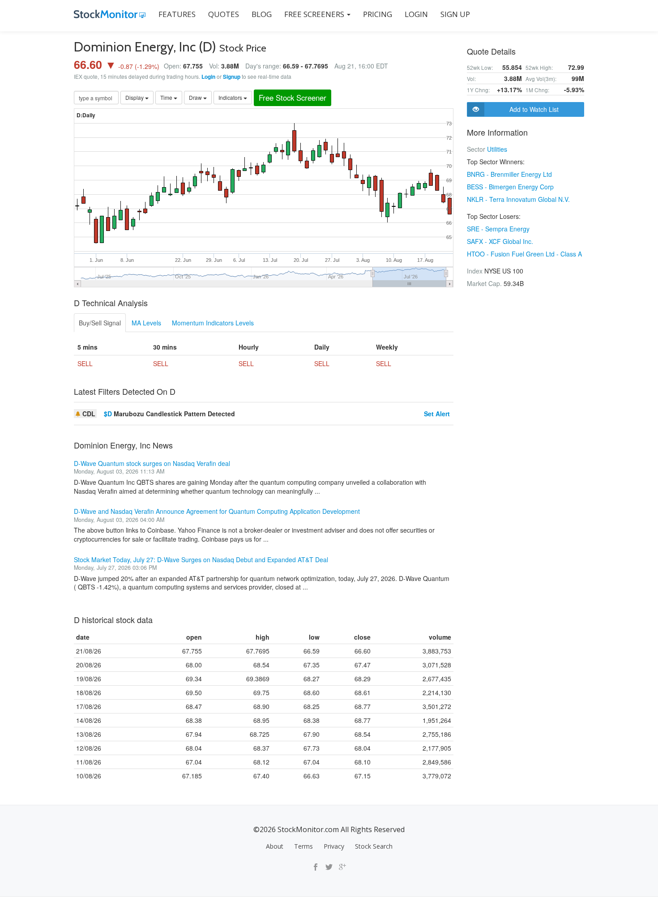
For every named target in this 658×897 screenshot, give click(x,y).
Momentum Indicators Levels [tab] (213, 322)
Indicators (231, 97)
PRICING (377, 14)
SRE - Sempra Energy (498, 228)
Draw (196, 97)
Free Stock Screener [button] (292, 97)
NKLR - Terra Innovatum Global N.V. (518, 199)
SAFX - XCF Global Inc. (500, 241)
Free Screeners (315, 14)
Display (135, 97)
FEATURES (177, 14)
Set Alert (437, 413)
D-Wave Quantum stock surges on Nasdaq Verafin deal (152, 463)
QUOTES (223, 14)
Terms (303, 846)
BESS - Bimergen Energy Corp (510, 186)
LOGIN (416, 14)
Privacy (334, 846)
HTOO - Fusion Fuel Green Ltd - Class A (524, 253)
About (274, 846)
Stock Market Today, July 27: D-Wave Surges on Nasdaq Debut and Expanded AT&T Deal (201, 559)
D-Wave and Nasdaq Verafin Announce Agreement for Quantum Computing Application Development (217, 511)
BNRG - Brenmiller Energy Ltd (509, 174)
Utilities (497, 149)
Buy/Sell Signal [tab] (100, 322)
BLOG (262, 14)
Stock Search (374, 846)
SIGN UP (455, 14)
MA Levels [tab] (146, 322)
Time (167, 97)
